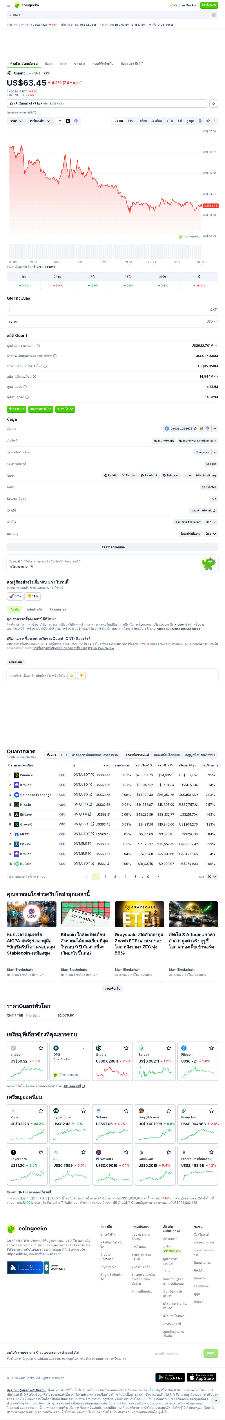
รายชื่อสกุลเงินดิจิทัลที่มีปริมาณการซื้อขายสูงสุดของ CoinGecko (73, 648)
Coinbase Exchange (186, 628)
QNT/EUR (80, 814)
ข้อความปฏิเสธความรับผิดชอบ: (26, 1390)
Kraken (179, 624)
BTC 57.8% (122, 24)
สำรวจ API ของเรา (44, 266)
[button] (164, 441)
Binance (159, 628)
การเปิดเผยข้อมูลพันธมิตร (21, 757)
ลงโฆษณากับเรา (19, 566)
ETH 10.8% (138, 24)
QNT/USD (80, 784)
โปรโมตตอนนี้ (72, 1086)
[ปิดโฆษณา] (83, 1048)
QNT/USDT (81, 774)
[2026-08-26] (199, 121)
